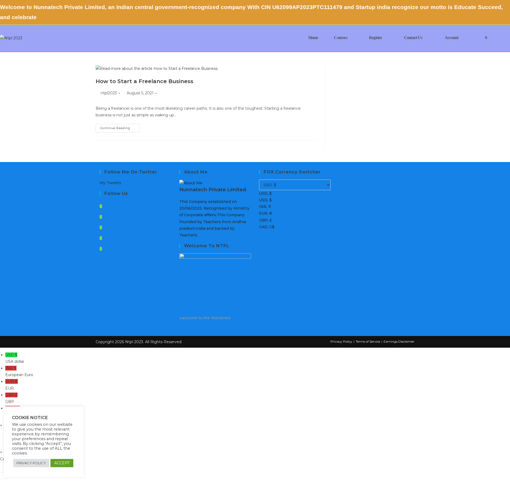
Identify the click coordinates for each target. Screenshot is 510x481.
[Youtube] (101, 249)
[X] (101, 206)
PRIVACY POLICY (31, 463)
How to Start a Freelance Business (144, 81)
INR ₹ (19, 371)
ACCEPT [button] (62, 463)
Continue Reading (119, 129)
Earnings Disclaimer (399, 341)
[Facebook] (101, 217)
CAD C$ (12, 411)
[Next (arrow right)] (6, 478)
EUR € (11, 384)
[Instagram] (101, 227)
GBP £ (11, 398)
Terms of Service (368, 341)
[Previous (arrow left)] (2, 478)
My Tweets (110, 182)
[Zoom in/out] (2, 472)
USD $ (14, 358)
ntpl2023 (109, 93)
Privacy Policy (341, 341)
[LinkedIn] (101, 238)
